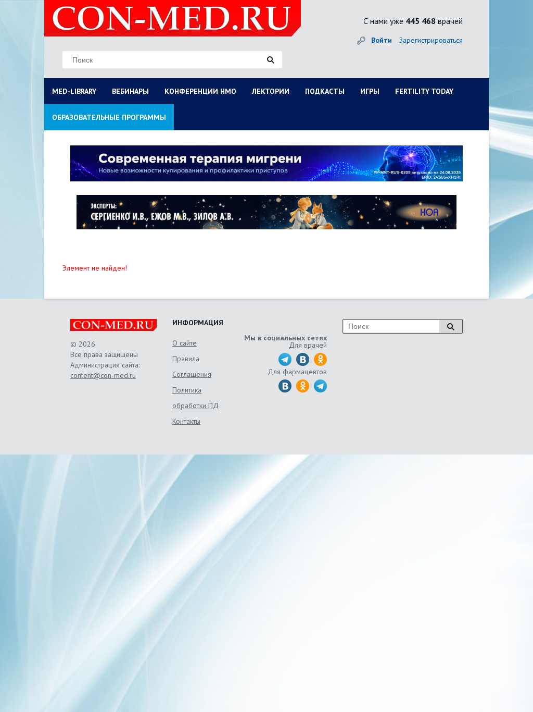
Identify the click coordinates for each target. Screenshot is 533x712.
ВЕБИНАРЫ (130, 91)
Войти (381, 40)
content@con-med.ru (103, 375)
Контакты (186, 421)
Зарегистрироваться (431, 40)
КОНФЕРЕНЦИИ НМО (200, 91)
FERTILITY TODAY (424, 91)
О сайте (184, 343)
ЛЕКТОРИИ (270, 91)
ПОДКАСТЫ (325, 91)
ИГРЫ (369, 91)
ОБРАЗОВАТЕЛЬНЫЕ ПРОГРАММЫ (109, 117)
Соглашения (191, 374)
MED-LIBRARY (74, 91)
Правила (185, 358)
